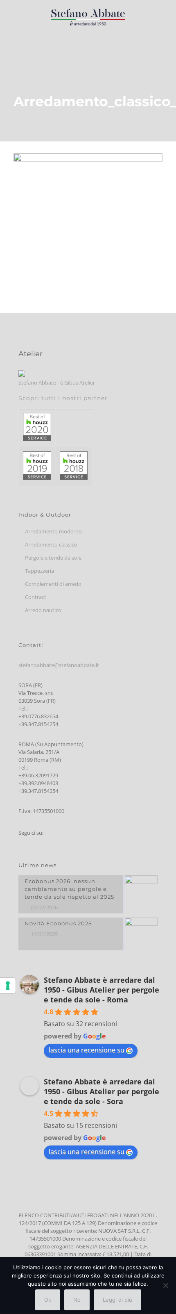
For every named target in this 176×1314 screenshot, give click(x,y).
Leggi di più (117, 1299)
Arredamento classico (51, 544)
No (77, 1299)
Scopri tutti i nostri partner (63, 398)
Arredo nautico (43, 610)
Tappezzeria (39, 570)
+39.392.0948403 (38, 783)
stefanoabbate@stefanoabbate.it (58, 665)
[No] (166, 1285)
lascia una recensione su (86, 1049)
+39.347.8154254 (38, 724)
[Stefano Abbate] (88, 16)
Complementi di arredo (53, 584)
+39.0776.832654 (38, 716)
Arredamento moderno (53, 531)
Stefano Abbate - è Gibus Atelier (56, 382)
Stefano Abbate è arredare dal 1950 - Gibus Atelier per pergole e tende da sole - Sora (101, 1091)
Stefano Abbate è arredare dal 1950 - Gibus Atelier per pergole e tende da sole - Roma (101, 989)
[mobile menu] (165, 16)
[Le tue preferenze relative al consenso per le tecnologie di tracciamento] (8, 985)
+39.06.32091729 (38, 775)
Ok (47, 1299)
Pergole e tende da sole (53, 557)
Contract (35, 597)
